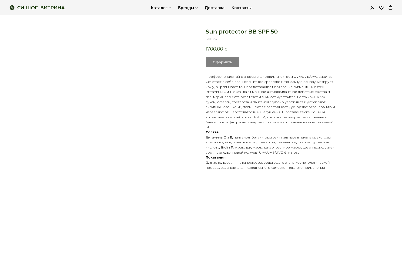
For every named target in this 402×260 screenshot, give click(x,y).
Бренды (186, 8)
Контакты (241, 8)
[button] (381, 7)
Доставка (214, 8)
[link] (372, 7)
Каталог (159, 8)
